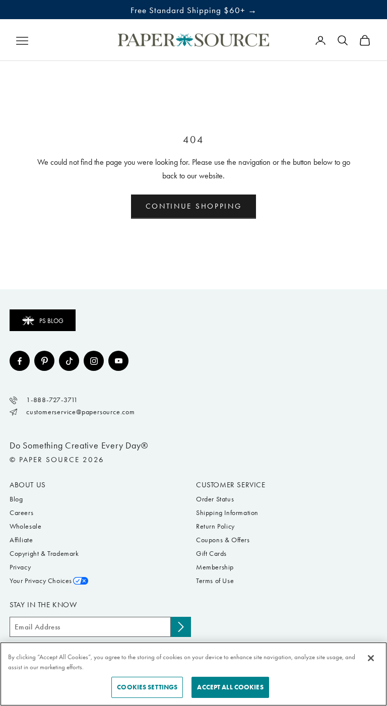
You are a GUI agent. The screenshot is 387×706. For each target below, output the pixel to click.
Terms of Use (215, 580)
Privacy (20, 567)
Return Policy (215, 526)
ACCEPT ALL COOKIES (230, 687)
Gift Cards (211, 553)
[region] (193, 674)
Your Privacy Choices (41, 580)
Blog (16, 499)
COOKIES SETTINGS (147, 687)
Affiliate (21, 540)
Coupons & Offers (223, 540)
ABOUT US (28, 484)
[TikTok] (69, 361)
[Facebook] (20, 361)
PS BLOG (51, 321)
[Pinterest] (44, 361)
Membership (215, 567)
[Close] (371, 658)
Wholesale (25, 526)
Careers (21, 512)
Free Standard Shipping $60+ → (194, 10)
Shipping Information (227, 512)
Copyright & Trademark (44, 553)
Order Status (215, 499)
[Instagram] (94, 361)
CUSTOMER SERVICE (231, 484)
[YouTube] (118, 361)
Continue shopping (194, 206)
